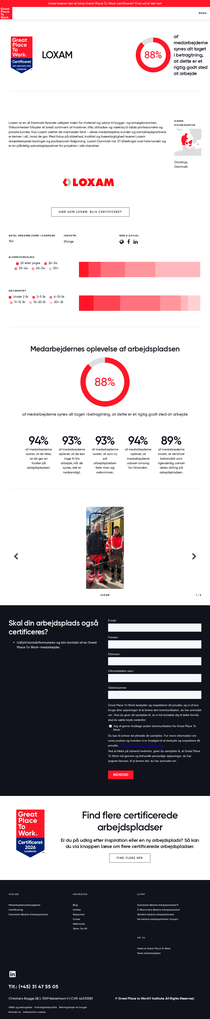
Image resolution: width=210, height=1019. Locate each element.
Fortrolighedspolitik (45, 1007)
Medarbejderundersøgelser (24, 905)
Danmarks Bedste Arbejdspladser (28, 914)
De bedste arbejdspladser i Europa (157, 919)
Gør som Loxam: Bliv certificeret (90, 212)
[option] (105, 556)
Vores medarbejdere (149, 953)
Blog (75, 905)
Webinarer (79, 923)
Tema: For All (80, 928)
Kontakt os (15, 1012)
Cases (76, 919)
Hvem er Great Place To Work (153, 948)
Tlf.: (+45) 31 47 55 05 (33, 986)
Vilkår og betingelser (20, 1007)
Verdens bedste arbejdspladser (155, 914)
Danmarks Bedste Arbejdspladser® (158, 905)
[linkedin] (12, 974)
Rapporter (79, 914)
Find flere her (130, 858)
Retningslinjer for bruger (73, 1007)
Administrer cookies (34, 1012)
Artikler (77, 909)
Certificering (16, 909)
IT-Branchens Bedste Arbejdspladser (158, 909)
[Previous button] (16, 556)
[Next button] (194, 556)
